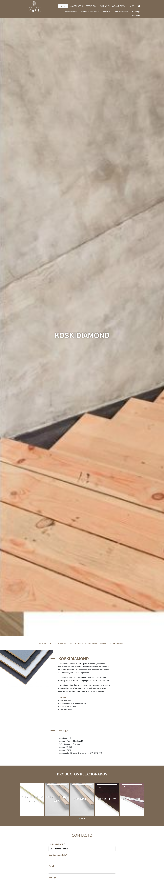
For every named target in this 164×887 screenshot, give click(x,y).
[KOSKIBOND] (132, 799)
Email (51, 866)
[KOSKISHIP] (82, 799)
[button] (79, 818)
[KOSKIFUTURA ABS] (57, 799)
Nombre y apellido (57, 855)
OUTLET (63, 6)
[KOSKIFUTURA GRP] (32, 799)
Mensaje (52, 877)
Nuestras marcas (121, 11)
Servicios (107, 11)
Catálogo (136, 11)
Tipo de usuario (56, 844)
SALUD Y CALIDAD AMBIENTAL (113, 6)
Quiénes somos (70, 11)
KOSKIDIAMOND (116, 643)
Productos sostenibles (90, 11)
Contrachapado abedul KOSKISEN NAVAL (88, 643)
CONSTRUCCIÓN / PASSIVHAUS (83, 6)
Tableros (61, 643)
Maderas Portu (46, 643)
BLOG (131, 6)
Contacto (136, 15)
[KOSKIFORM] (107, 799)
